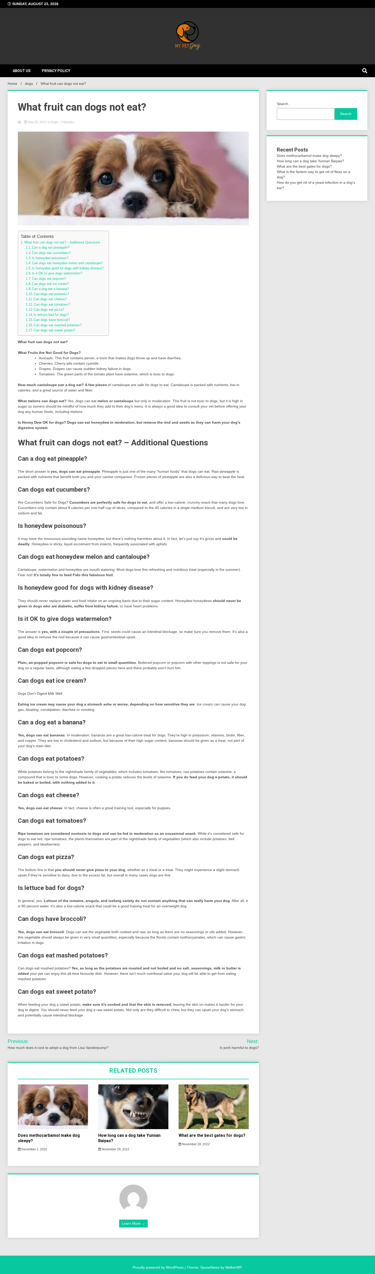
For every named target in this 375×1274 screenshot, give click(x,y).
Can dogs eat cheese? (50, 299)
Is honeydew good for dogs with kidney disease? (68, 268)
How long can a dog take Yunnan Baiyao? (310, 161)
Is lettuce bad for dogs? (51, 315)
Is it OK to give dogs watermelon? (57, 273)
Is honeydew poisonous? (50, 258)
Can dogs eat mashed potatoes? (58, 325)
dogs (54, 122)
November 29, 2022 (115, 1149)
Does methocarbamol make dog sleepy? (309, 156)
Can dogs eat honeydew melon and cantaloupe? (67, 263)
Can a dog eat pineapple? (50, 247)
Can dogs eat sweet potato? (54, 330)
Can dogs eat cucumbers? (51, 253)
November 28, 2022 (195, 1144)
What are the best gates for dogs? (212, 1135)
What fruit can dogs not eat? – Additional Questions (62, 242)
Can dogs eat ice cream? (50, 284)
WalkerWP (233, 1267)
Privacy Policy (56, 71)
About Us (22, 71)
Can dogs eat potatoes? (51, 294)
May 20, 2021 (37, 122)
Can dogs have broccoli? (52, 320)
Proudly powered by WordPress (159, 1267)
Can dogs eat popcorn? (49, 279)
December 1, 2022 (34, 1149)
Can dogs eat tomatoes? (52, 304)
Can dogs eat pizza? (49, 309)
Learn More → (133, 1223)
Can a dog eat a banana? (50, 289)
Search (282, 104)
